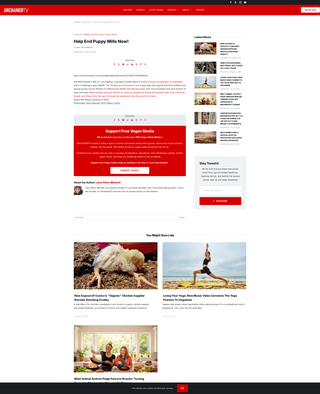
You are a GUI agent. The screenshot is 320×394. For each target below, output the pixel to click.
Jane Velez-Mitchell (84, 47)
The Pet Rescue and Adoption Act (122, 85)
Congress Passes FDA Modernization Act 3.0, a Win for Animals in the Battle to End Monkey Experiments (231, 118)
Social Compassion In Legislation (166, 81)
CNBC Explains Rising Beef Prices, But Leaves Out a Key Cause (231, 65)
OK (182, 388)
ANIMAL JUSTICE (82, 22)
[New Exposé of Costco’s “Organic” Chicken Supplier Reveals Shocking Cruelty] (205, 44)
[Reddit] (127, 64)
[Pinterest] (141, 64)
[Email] (145, 64)
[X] (119, 64)
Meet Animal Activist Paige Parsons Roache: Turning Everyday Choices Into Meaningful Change (231, 99)
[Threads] (136, 64)
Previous (80, 217)
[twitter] (235, 2)
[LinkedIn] (132, 64)
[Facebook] (114, 64)
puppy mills (144, 89)
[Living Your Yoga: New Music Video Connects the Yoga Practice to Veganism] (205, 78)
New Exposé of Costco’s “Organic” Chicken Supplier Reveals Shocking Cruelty (230, 49)
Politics (101, 34)
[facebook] (231, 2)
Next (182, 217)
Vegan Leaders (111, 34)
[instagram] (240, 2)
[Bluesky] (123, 64)
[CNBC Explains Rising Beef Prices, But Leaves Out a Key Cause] (205, 63)
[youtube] (245, 2)
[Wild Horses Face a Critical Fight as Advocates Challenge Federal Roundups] (205, 133)
